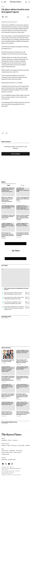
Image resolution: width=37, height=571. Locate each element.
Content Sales (21, 445)
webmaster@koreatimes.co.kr (15, 468)
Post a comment (15, 153)
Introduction (4, 440)
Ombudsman (12, 450)
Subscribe (3, 445)
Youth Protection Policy (7, 452)
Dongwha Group (12, 459)
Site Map (27, 445)
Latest (8, 185)
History (9, 440)
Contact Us (15, 440)
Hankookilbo (4, 459)
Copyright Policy (5, 454)
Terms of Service (17, 452)
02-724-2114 (5, 469)
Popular (22, 185)
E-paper (8, 445)
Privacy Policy (19, 450)
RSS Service (14, 445)
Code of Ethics (4, 450)
